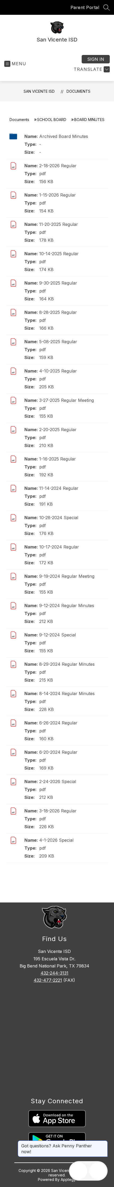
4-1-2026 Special (56, 840)
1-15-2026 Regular (57, 195)
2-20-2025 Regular (58, 429)
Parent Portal (85, 7)
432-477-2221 (48, 980)
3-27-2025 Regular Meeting (66, 400)
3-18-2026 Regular (58, 810)
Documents (78, 91)
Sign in (95, 59)
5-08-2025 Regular (58, 341)
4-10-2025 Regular (58, 371)
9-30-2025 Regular (58, 283)
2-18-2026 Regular (58, 165)
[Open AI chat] (97, 1170)
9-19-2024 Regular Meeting (66, 576)
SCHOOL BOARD (51, 119)
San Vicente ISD (39, 91)
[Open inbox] (78, 1170)
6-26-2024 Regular (58, 722)
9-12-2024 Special (57, 634)
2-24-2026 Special (57, 781)
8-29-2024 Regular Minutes (67, 664)
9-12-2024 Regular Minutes (66, 605)
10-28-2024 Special (58, 517)
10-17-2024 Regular (59, 547)
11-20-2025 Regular (58, 224)
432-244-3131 (54, 973)
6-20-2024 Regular (58, 752)
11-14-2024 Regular (58, 488)
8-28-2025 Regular (58, 312)
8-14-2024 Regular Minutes (67, 693)
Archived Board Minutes (63, 136)
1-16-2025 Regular (57, 459)
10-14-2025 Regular (59, 253)
